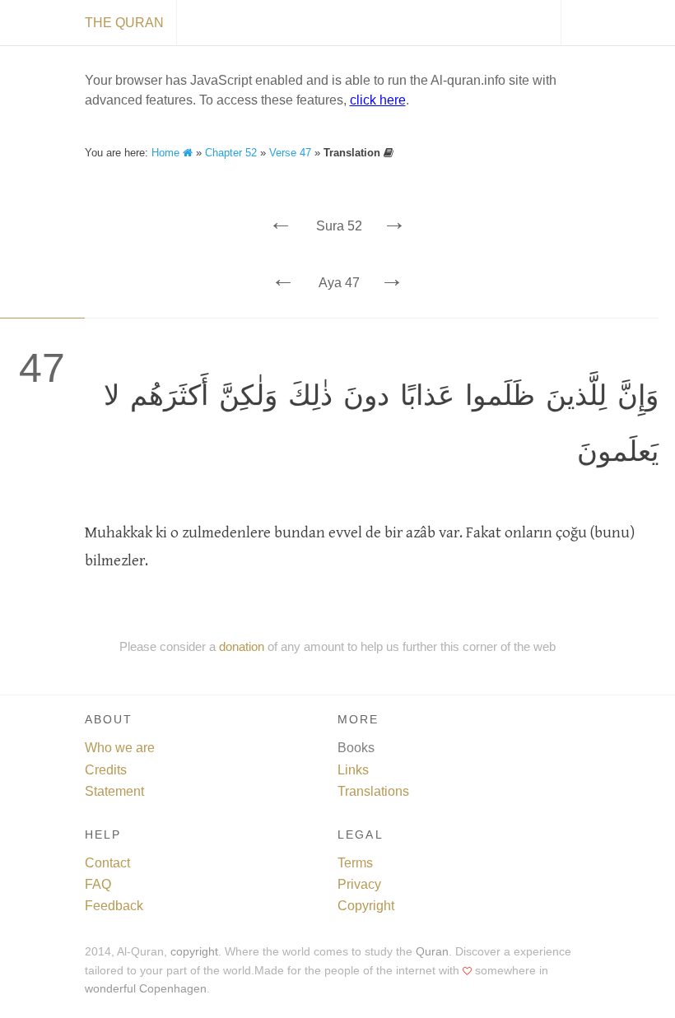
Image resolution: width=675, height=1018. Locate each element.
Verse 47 (290, 152)
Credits (106, 770)
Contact (107, 863)
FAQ (98, 884)
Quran (432, 952)
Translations (373, 791)
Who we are (120, 748)
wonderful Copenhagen (146, 989)
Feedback (114, 906)
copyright (194, 952)
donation (241, 646)
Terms (355, 863)
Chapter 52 (231, 152)
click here (378, 100)
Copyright (366, 906)
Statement (114, 791)
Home (167, 152)
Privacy (359, 884)
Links (353, 770)
